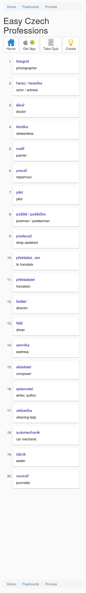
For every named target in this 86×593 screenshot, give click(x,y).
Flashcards (30, 6)
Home (11, 6)
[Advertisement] (43, 534)
